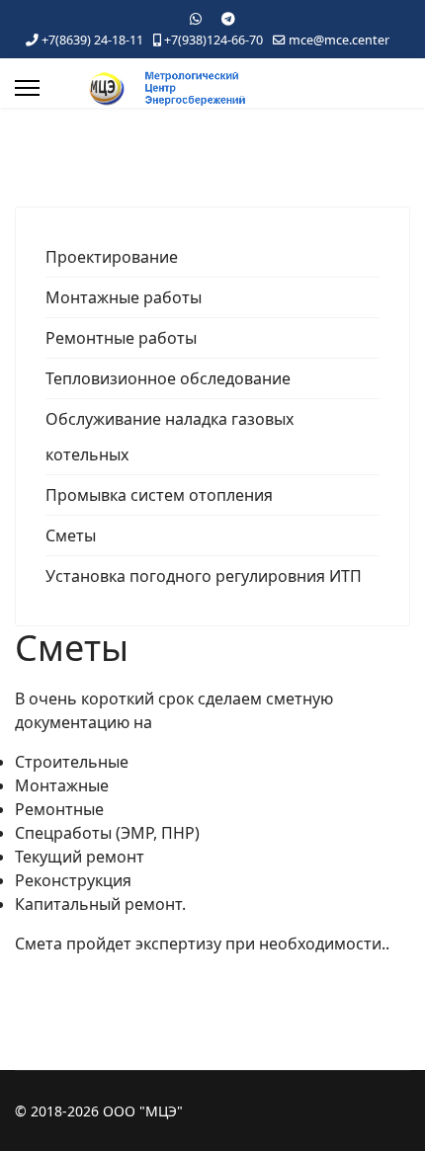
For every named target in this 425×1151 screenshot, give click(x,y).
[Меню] (27, 88)
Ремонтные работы (121, 338)
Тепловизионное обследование (168, 378)
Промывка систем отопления (159, 495)
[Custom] (228, 18)
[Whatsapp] (196, 18)
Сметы (70, 535)
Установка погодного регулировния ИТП (203, 576)
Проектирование (111, 257)
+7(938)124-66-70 (213, 40)
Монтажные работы (123, 297)
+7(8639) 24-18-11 (92, 40)
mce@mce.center (339, 40)
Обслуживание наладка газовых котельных (169, 436)
